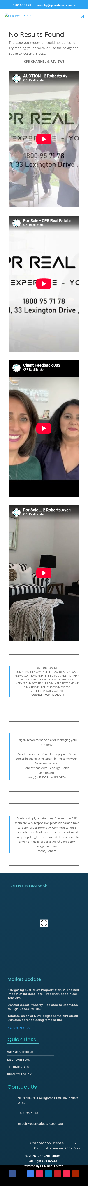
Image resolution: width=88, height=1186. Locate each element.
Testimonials (18, 1068)
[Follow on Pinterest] (57, 1173)
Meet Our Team (19, 1061)
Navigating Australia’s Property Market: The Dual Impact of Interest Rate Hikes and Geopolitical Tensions (43, 994)
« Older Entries (18, 1027)
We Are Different (20, 1053)
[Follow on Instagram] (39, 1173)
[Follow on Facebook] (12, 1173)
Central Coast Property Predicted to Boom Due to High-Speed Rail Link (42, 1007)
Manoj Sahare (47, 851)
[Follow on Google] (30, 1173)
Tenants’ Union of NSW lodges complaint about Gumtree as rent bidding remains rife (42, 1018)
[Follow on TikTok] (66, 1173)
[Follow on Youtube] (75, 1173)
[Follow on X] (21, 1173)
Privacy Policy (19, 1075)
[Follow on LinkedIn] (48, 1173)
